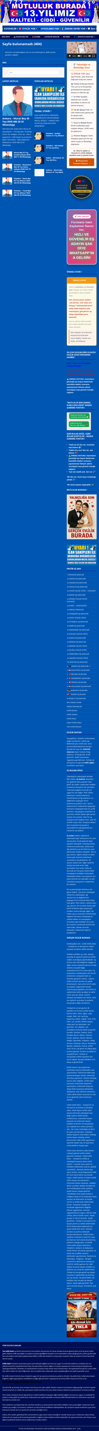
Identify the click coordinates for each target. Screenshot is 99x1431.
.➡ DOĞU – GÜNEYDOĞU (77, 605)
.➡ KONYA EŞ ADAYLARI (76, 638)
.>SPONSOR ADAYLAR (51, 37)
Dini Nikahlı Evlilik (74, 702)
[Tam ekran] (93, 56)
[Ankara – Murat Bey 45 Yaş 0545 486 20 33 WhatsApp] (17, 101)
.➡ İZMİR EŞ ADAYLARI (76, 626)
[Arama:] (33, 72)
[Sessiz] (89, 56)
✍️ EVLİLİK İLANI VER (21, 37)
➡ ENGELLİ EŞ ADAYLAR (76, 698)
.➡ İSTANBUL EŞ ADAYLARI (77, 622)
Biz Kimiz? (66, 37)
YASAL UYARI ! (43, 111)
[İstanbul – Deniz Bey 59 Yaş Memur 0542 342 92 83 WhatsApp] (7, 181)
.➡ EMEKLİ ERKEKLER (75, 609)
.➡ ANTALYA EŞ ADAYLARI (77, 587)
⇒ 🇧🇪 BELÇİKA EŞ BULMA (77, 674)
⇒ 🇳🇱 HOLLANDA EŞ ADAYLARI (79, 686)
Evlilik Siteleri (72, 714)
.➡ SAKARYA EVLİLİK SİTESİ (77, 658)
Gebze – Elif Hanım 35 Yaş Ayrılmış (55, 159)
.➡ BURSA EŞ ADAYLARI (76, 595)
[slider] (80, 56)
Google (90, 962)
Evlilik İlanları (72, 710)
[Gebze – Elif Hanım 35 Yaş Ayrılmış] (39, 160)
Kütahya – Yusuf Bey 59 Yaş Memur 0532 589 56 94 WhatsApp (22, 193)
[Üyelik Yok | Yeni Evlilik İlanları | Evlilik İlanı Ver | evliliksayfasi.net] (49, 21)
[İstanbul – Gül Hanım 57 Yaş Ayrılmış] (39, 148)
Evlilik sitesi (87, 1110)
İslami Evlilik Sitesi (74, 722)
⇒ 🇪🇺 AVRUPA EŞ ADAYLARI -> (84, 37)
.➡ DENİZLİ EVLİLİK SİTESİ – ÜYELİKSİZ (77, 600)
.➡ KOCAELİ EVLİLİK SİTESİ (77, 634)
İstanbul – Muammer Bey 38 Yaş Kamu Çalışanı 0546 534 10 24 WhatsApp (22, 168)
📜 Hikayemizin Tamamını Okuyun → (81, 162)
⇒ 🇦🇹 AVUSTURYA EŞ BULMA (78, 670)
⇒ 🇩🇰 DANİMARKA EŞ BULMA (78, 678)
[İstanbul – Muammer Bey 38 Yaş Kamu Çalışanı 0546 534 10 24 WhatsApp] (7, 167)
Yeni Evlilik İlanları (74, 727)
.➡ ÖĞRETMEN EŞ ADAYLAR (78, 654)
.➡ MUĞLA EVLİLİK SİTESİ (77, 650)
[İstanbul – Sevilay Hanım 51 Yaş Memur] (39, 136)
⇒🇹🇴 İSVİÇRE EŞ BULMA (76, 694)
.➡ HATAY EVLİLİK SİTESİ (76, 618)
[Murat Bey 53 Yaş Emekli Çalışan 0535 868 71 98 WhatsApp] (7, 155)
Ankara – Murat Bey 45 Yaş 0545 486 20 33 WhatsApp (15, 121)
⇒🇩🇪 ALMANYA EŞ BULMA (77, 690)
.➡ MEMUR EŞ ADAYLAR (76, 642)
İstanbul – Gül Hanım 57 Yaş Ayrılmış (54, 146)
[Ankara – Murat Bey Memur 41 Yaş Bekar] (39, 172)
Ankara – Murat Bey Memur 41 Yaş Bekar (54, 171)
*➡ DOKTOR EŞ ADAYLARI (77, 662)
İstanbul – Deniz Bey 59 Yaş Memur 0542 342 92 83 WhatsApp (22, 180)
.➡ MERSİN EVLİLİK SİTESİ (77, 646)
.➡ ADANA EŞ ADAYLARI (76, 579)
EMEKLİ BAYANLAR (74, 706)
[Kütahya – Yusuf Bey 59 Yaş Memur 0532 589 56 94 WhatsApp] (7, 193)
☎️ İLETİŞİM (36, 37)
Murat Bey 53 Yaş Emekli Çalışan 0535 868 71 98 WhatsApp (22, 154)
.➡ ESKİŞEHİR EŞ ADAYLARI (77, 614)
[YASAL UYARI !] (49, 97)
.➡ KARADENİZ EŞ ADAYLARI (78, 630)
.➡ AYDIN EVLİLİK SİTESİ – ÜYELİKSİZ (81, 591)
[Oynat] (70, 56)
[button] (81, 50)
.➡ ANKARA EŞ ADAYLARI (77, 583)
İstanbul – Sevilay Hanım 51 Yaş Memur (55, 134)
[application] (82, 50)
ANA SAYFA (6, 37)
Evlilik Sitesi (71, 718)
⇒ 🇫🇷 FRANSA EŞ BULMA (76, 682)
